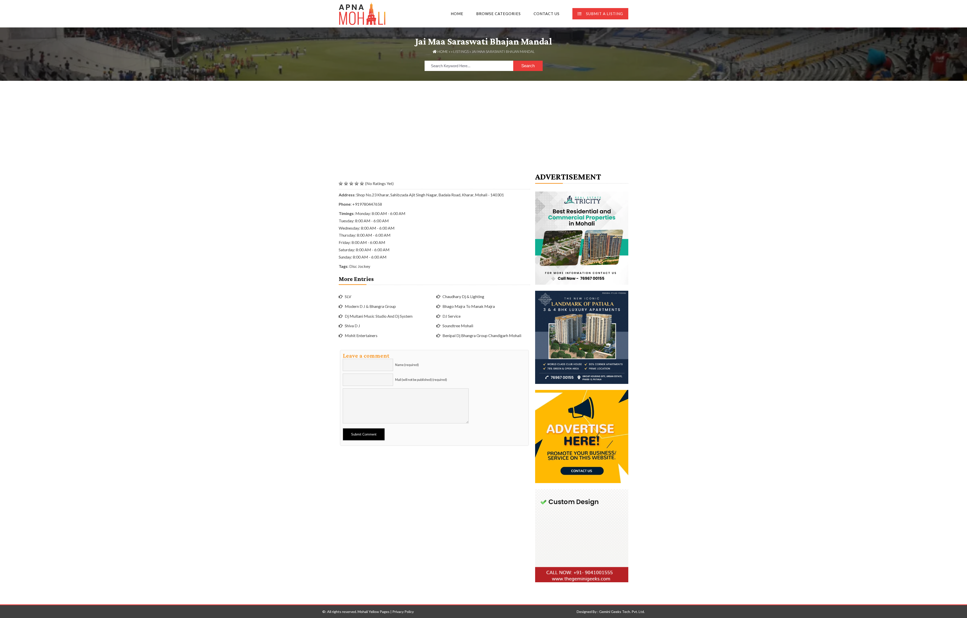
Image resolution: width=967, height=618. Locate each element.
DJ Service (451, 316)
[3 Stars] (351, 183)
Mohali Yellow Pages (374, 611)
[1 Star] (341, 183)
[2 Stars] (346, 183)
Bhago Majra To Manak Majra (468, 306)
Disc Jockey (359, 266)
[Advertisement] (483, 118)
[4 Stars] (357, 183)
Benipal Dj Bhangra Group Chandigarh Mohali (481, 335)
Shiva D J (352, 325)
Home (457, 13)
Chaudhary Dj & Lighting (463, 296)
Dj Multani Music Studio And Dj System (378, 316)
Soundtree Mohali (457, 325)
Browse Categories (498, 13)
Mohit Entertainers (361, 335)
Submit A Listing (604, 13)
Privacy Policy (403, 611)
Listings (461, 51)
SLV (348, 296)
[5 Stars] (362, 183)
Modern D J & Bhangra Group (370, 306)
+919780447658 (367, 204)
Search (528, 65)
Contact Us (547, 13)
